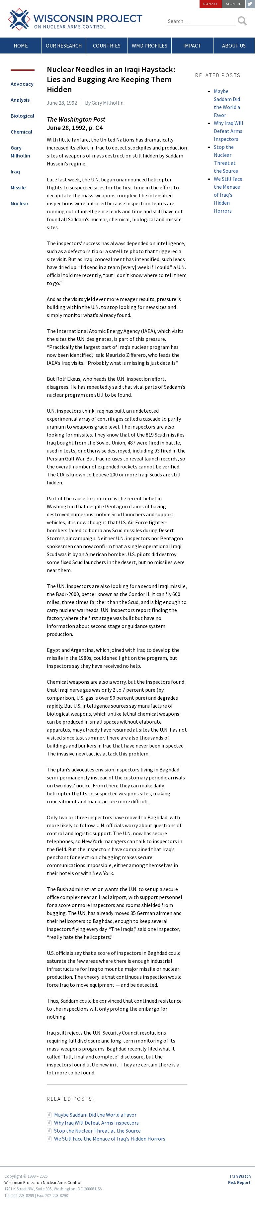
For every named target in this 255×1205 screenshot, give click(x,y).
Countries (107, 45)
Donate (210, 4)
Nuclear (20, 203)
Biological (22, 115)
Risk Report (239, 1182)
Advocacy (22, 83)
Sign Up (234, 4)
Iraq (15, 171)
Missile (18, 187)
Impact (192, 45)
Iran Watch (240, 1176)
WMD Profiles (149, 45)
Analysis (20, 99)
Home (21, 45)
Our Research (64, 45)
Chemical (21, 131)
